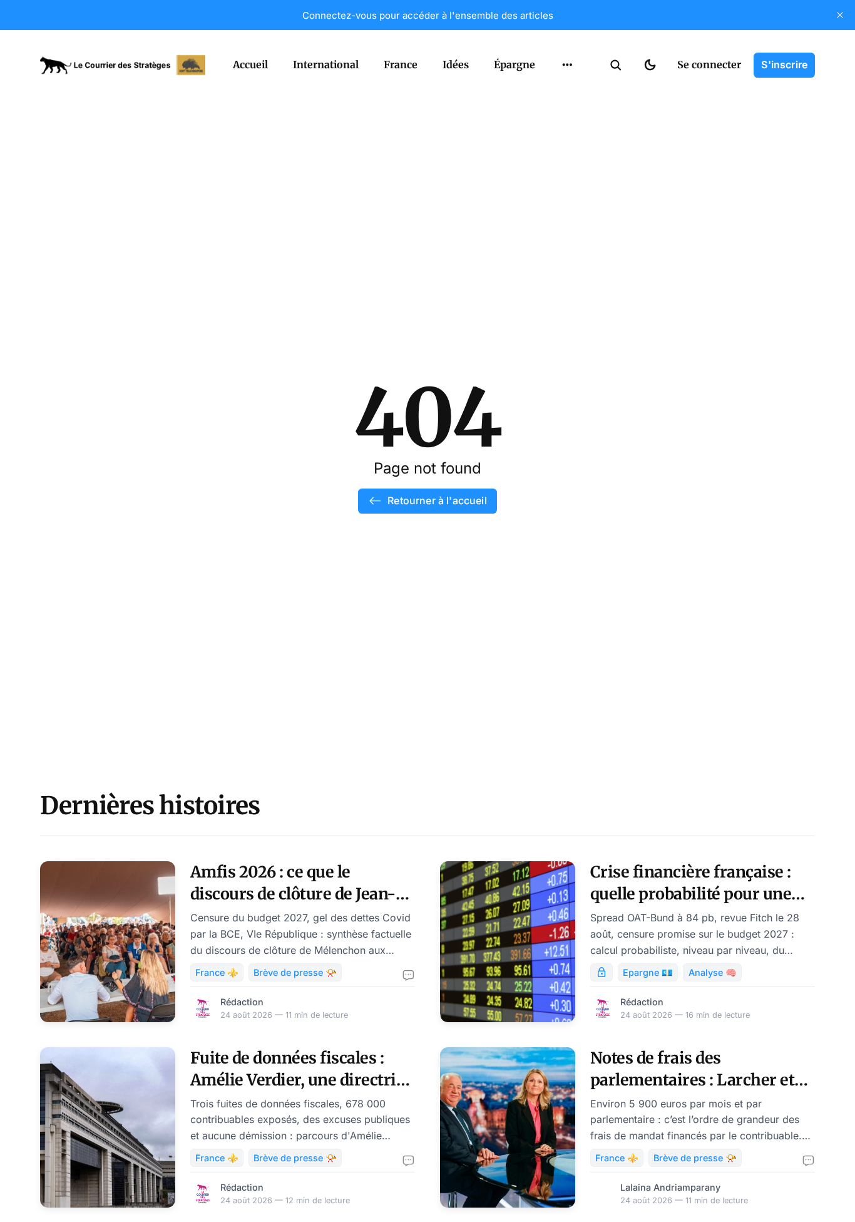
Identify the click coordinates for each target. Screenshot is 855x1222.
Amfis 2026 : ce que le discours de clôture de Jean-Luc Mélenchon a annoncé (293, 894)
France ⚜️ (216, 972)
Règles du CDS (567, 118)
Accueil (250, 64)
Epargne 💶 (648, 972)
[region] (567, 65)
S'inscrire (784, 64)
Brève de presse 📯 (295, 972)
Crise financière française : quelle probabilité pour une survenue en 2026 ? (691, 894)
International (326, 64)
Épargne (514, 64)
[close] (840, 15)
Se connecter (709, 64)
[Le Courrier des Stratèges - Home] (122, 65)
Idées (456, 64)
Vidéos (551, 94)
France (400, 64)
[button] (616, 65)
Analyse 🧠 (713, 972)
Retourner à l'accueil (436, 500)
